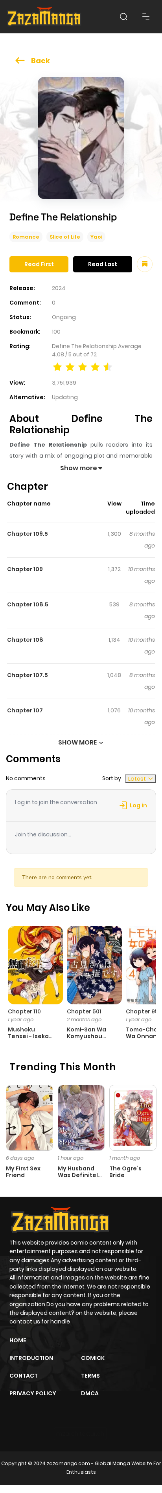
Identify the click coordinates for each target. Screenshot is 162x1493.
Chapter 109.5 (27, 534)
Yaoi (96, 237)
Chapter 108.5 (27, 604)
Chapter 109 (25, 569)
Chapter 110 (24, 1011)
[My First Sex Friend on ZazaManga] (29, 1117)
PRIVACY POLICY (32, 1393)
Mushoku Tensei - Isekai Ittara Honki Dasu (29, 1039)
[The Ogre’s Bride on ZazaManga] (133, 1117)
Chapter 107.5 (27, 675)
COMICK (93, 1358)
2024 (59, 288)
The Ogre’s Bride (125, 1171)
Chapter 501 (84, 1011)
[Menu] (146, 16)
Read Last (102, 264)
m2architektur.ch (80, 1434)
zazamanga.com (68, 1463)
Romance (26, 237)
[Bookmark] (145, 264)
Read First (39, 264)
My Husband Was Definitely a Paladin (79, 1175)
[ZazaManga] (44, 16)
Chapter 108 (25, 640)
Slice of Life (65, 237)
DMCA (90, 1393)
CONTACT (23, 1376)
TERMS (90, 1376)
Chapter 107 (25, 710)
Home (17, 1340)
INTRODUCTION (31, 1358)
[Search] (123, 16)
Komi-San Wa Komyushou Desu (86, 1036)
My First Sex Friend (23, 1171)
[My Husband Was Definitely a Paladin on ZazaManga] (81, 1117)
